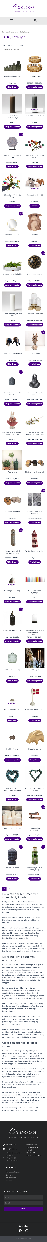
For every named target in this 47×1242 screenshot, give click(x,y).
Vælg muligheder (34, 87)
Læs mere (35, 206)
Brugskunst (13, 32)
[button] (12, 20)
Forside (5, 32)
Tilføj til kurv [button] (12, 87)
